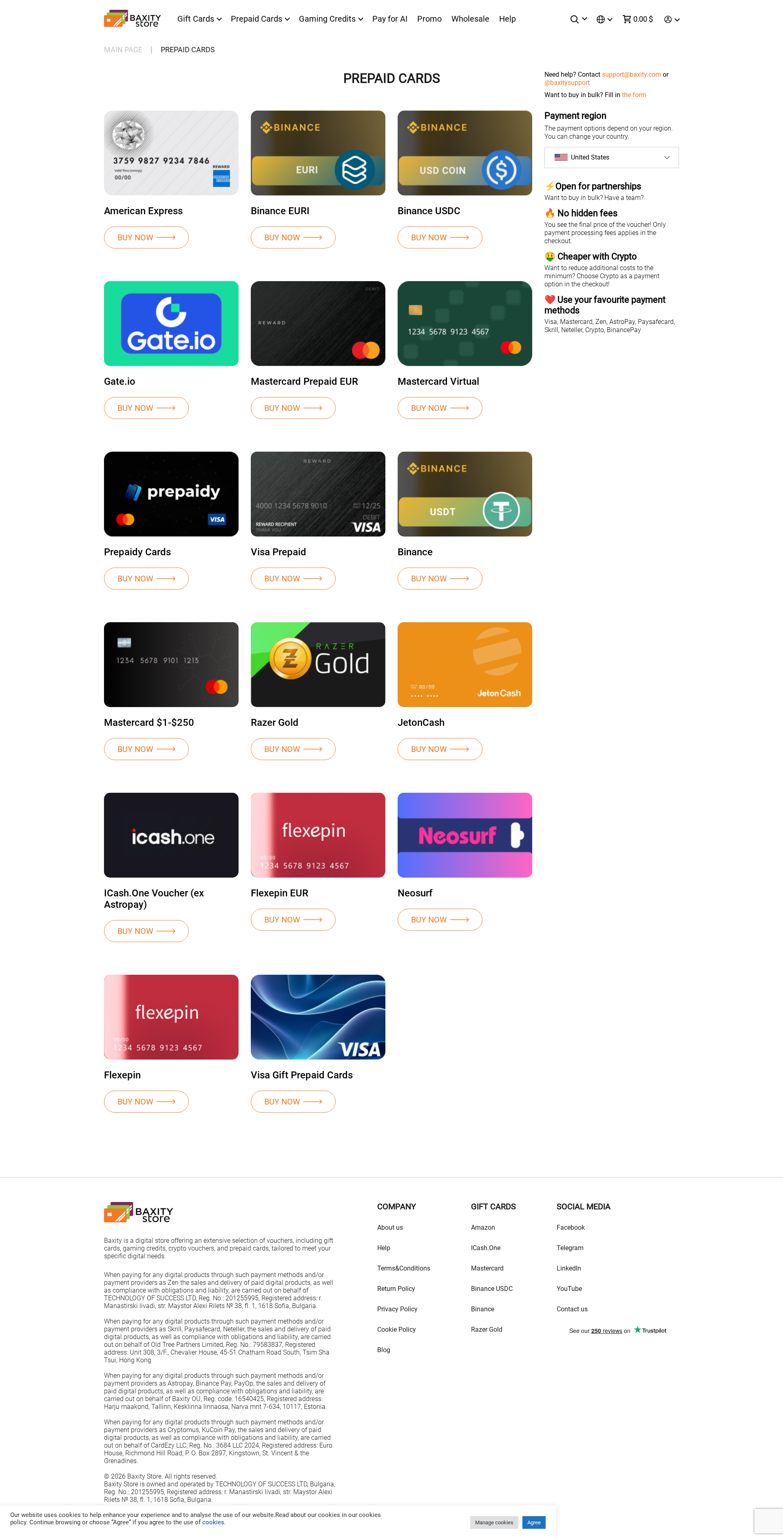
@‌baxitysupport (567, 82)
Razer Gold (486, 1329)
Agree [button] (534, 1522)
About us (390, 1227)
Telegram (570, 1248)
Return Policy (396, 1289)
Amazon (483, 1227)
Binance (482, 1309)
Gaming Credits (327, 19)
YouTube (569, 1289)
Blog (383, 1350)
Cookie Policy (396, 1329)
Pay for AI (389, 19)
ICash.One (485, 1248)
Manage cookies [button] (494, 1522)
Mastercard (487, 1268)
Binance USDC (492, 1289)
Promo (429, 19)
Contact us (572, 1309)
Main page (123, 49)
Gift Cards (195, 19)
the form (634, 95)
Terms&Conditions (403, 1268)
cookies (212, 1522)
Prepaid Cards (256, 19)
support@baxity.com (631, 74)
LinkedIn (569, 1268)
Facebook (571, 1227)
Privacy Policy (397, 1309)
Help (507, 19)
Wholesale (470, 19)
